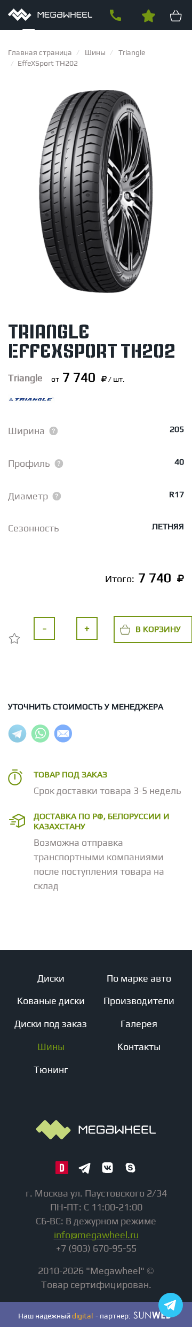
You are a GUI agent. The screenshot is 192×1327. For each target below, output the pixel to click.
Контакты (139, 1046)
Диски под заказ (50, 1023)
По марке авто (139, 978)
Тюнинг (51, 1069)
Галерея (139, 1023)
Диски (51, 978)
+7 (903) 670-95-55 (115, 15)
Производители (138, 1000)
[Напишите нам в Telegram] (170, 1305)
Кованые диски (51, 1000)
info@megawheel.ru (96, 1234)
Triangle (25, 377)
